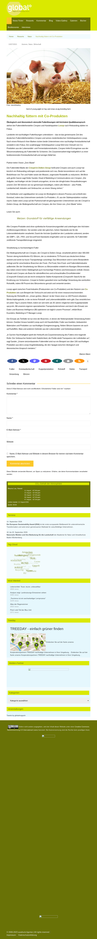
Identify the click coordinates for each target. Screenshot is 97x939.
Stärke (72, 369)
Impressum (11, 935)
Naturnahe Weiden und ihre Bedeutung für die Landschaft (30, 535)
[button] (12, 361)
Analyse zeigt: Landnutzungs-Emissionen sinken (28, 593)
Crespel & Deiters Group (40, 168)
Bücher (83, 21)
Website (10, 442)
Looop (61, 126)
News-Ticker (18, 21)
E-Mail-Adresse (14, 430)
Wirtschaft (37, 44)
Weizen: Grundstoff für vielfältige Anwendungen (44, 218)
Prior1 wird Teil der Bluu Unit (20, 610)
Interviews (26, 27)
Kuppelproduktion (46, 369)
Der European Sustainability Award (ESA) (23, 524)
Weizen (26, 374)
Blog (51, 21)
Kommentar (41, 21)
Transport (83, 369)
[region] (48, 675)
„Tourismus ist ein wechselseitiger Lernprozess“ (28, 598)
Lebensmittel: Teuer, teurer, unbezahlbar (25, 587)
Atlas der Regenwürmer (19, 604)
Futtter (12, 369)
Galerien (73, 21)
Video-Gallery (61, 21)
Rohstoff (61, 369)
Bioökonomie (13, 27)
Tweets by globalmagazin (16, 715)
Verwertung (14, 374)
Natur (31, 44)
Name (10, 418)
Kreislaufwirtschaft (26, 369)
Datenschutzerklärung (27, 935)
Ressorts (30, 21)
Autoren (25, 44)
